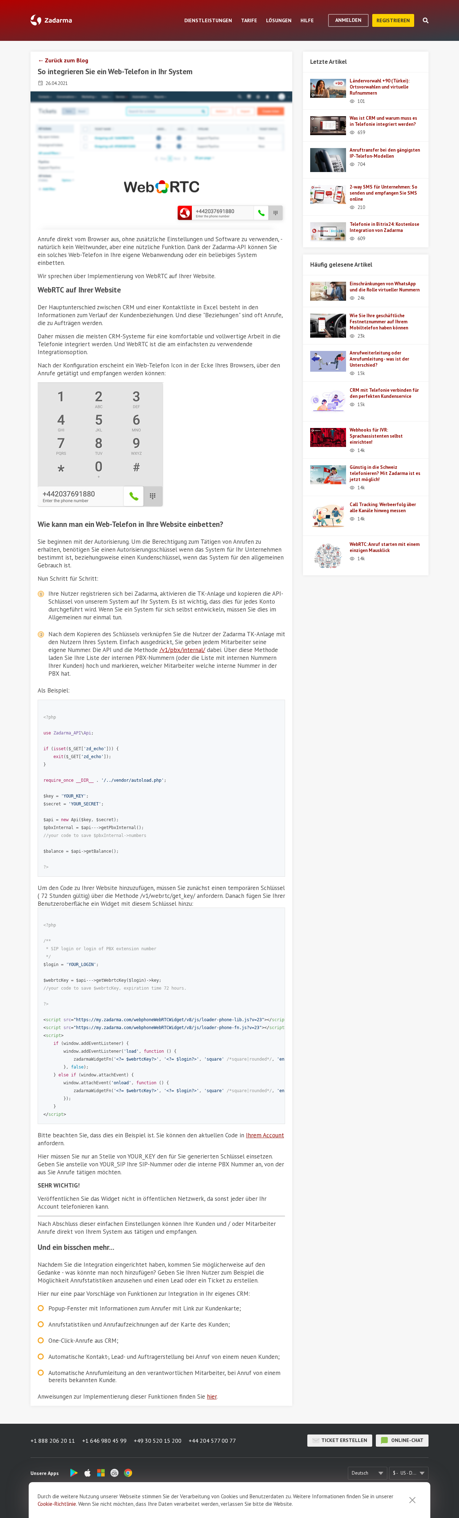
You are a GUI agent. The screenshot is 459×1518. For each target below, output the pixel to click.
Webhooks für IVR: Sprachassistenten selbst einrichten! (376, 436)
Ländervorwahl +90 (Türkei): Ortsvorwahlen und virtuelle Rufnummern (380, 87)
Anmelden (348, 20)
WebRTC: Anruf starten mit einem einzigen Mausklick (385, 547)
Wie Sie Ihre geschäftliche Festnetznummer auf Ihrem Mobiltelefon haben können (379, 322)
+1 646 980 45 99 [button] (104, 1440)
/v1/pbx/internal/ (182, 650)
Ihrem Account (265, 1135)
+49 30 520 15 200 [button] (157, 1440)
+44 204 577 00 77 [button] (212, 1440)
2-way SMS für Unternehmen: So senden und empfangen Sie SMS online (383, 193)
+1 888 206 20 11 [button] (52, 1440)
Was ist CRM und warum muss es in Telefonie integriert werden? (383, 121)
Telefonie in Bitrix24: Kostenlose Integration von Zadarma (384, 227)
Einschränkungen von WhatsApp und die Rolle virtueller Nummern (385, 287)
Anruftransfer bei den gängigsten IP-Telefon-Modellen (385, 153)
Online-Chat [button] (406, 1440)
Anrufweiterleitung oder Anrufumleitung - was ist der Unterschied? (379, 359)
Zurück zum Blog (66, 60)
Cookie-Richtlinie (57, 1503)
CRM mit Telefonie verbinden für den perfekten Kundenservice (384, 393)
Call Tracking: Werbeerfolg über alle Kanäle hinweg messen (383, 507)
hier (212, 1396)
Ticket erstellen (344, 1440)
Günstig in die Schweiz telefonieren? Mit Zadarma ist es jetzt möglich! (385, 473)
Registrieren (393, 20)
